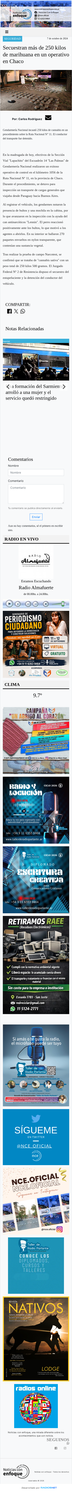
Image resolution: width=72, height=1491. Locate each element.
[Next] (63, 387)
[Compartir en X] (16, 312)
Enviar (36, 517)
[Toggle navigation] (7, 32)
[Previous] (8, 387)
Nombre (13, 465)
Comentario (16, 481)
